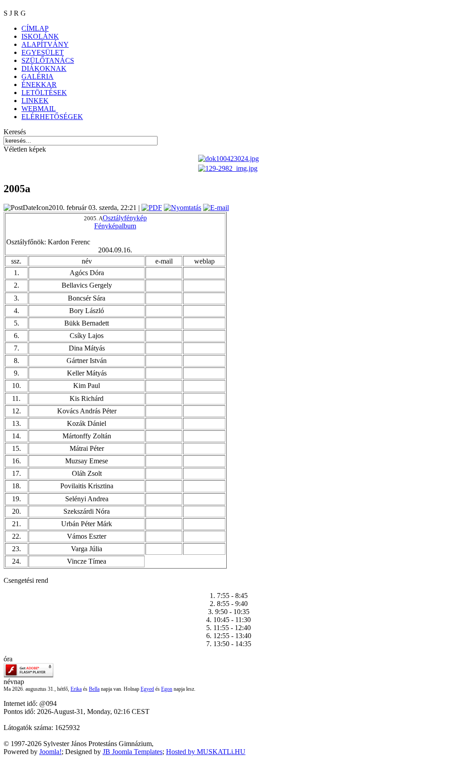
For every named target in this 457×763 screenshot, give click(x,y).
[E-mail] (216, 207)
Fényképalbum (115, 226)
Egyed (147, 689)
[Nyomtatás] (182, 207)
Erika (76, 689)
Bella (94, 689)
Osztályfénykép (125, 218)
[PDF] (151, 207)
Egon (166, 689)
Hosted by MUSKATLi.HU (205, 751)
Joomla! (50, 751)
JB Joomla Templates (132, 751)
